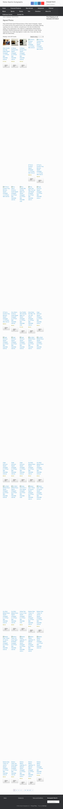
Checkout (38, 11)
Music (4, 11)
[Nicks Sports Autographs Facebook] (32, 3)
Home (4, 8)
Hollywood (41, 8)
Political (51, 8)
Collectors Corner (7, 14)
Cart (29, 11)
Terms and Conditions (38, 798)
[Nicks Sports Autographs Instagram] (39, 3)
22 (27, 790)
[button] (60, 11)
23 (30, 790)
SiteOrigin (44, 805)
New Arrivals (29, 8)
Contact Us (20, 14)
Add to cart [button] (6, 65)
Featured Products (16, 8)
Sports (12, 11)
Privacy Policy (34, 805)
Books (21, 11)
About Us (48, 11)
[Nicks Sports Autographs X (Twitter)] (35, 3)
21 (25, 790)
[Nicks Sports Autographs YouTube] (42, 3)
